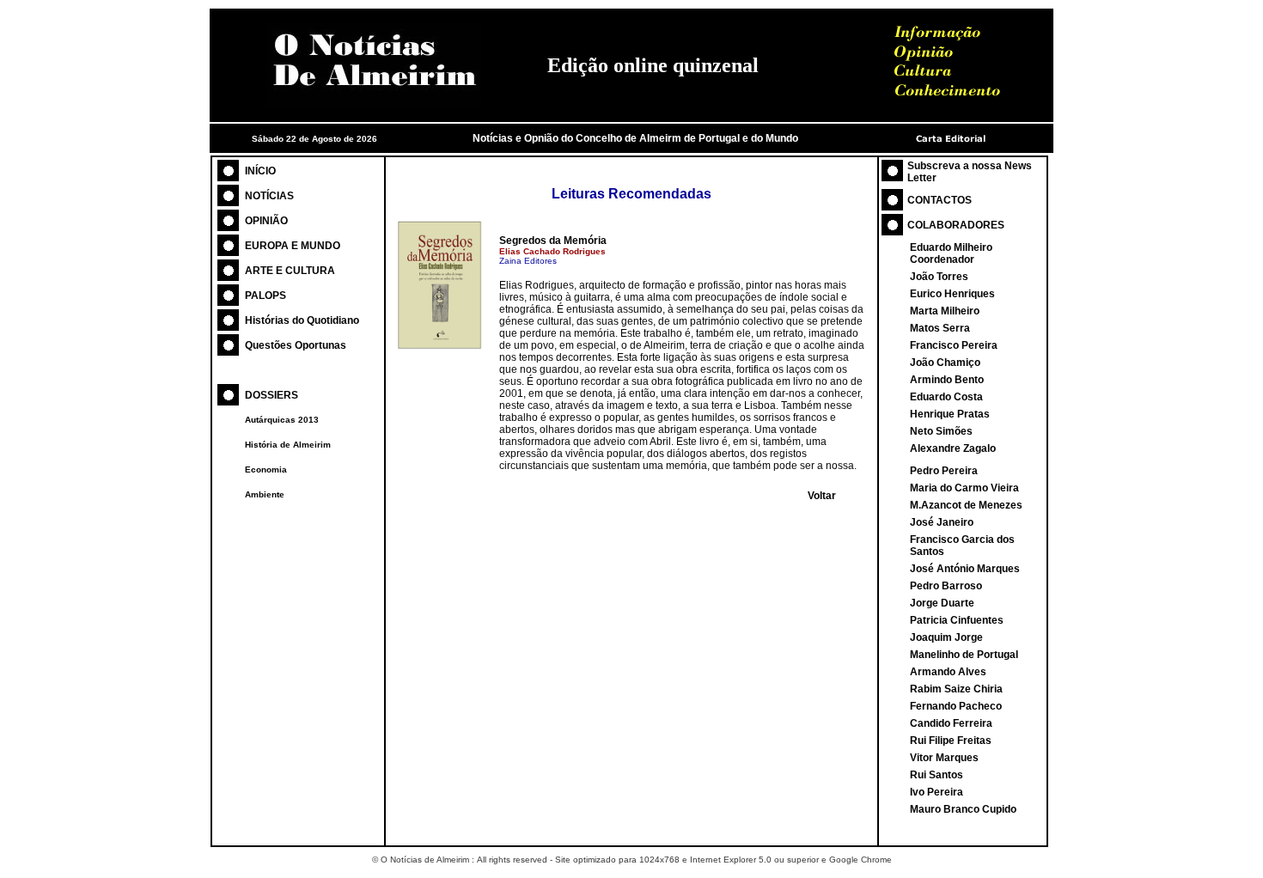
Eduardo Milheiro (951, 247)
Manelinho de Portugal (964, 655)
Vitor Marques (944, 758)
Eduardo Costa (946, 397)
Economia (266, 469)
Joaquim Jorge (946, 637)
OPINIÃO (266, 221)
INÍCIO (260, 171)
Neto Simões (941, 431)
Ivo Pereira (936, 792)
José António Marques (965, 569)
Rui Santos (936, 775)
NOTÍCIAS (269, 196)
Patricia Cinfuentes (957, 620)
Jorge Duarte (942, 603)
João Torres (939, 277)
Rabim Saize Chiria (956, 689)
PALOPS (265, 296)
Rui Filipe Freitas (950, 741)
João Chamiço (945, 363)
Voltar (822, 496)
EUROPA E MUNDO (292, 246)
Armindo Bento (947, 380)
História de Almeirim (288, 444)
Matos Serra (940, 328)
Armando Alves (948, 672)
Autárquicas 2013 (282, 419)
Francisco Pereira (954, 345)
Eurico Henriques (952, 294)
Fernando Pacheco (956, 706)
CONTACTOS (939, 200)
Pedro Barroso (946, 586)
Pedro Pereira (944, 471)
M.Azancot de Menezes (966, 505)
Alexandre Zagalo (953, 448)
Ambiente (264, 494)
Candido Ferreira (951, 723)
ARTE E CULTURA (290, 271)
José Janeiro (941, 522)
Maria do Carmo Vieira (964, 488)
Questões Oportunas (295, 345)
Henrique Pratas (950, 414)
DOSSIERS (271, 395)
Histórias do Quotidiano (302, 320)
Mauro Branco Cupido (963, 809)
